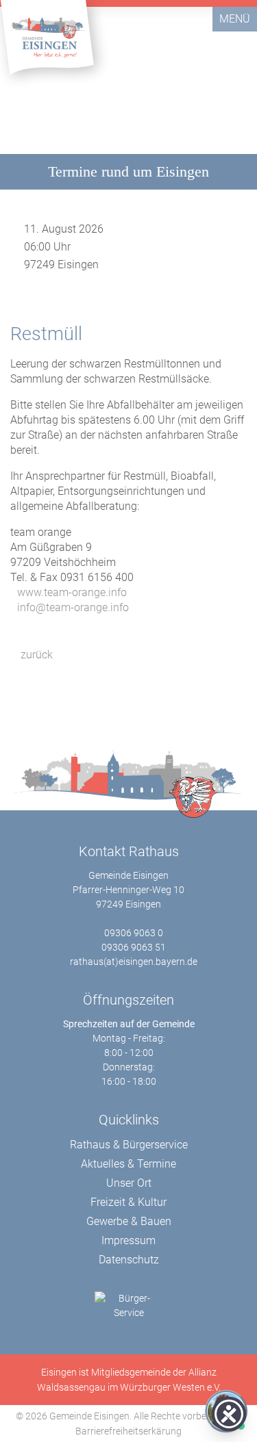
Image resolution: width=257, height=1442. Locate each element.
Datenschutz (129, 1259)
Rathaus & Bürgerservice (129, 1144)
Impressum (128, 1240)
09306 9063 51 (133, 947)
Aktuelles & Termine (128, 1163)
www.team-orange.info (72, 592)
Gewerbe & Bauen (128, 1221)
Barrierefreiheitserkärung (128, 1431)
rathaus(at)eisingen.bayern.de (133, 961)
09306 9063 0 (133, 932)
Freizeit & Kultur (128, 1202)
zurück (35, 654)
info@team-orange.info (73, 607)
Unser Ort (128, 1182)
